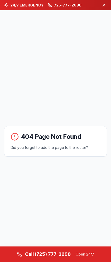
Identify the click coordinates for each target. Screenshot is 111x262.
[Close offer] (104, 5)
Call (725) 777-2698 (59, 254)
